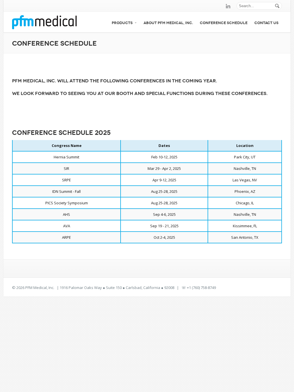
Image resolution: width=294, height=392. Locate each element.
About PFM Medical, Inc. (168, 23)
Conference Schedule (223, 23)
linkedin (228, 6)
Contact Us (266, 23)
